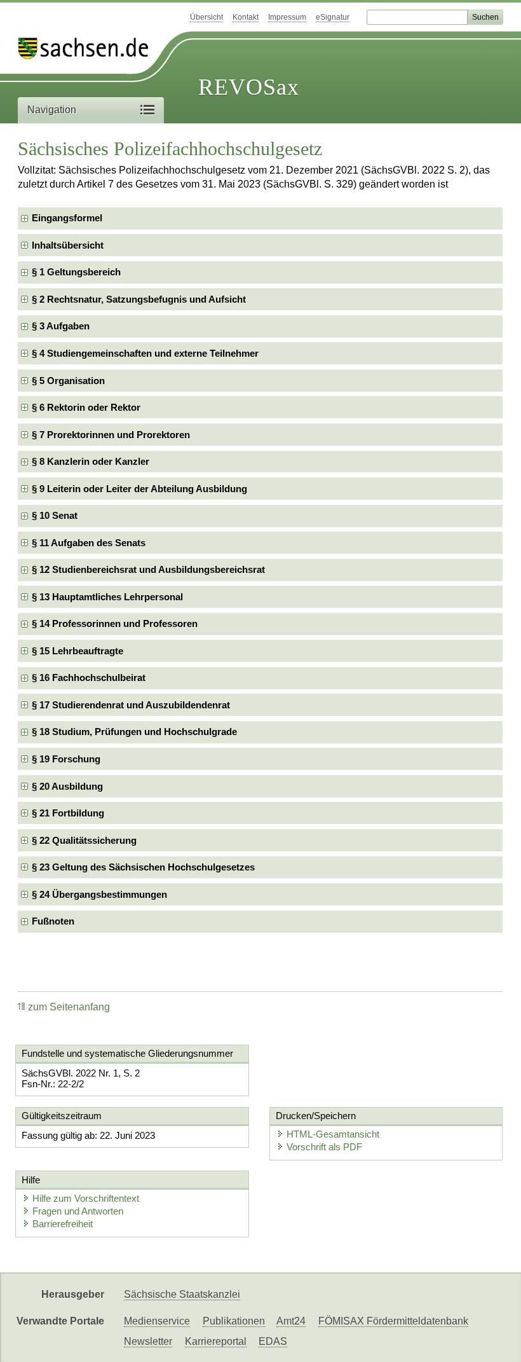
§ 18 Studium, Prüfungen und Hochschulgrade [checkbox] (134, 731)
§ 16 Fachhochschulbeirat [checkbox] (88, 677)
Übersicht (206, 17)
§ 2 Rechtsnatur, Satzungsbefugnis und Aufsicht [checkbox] (139, 299)
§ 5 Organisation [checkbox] (68, 380)
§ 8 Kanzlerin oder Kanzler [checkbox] (90, 461)
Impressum (287, 17)
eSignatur (332, 17)
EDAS (273, 1341)
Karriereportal (216, 1341)
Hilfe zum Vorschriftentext (85, 1198)
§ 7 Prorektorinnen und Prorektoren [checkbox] (111, 434)
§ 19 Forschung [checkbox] (66, 758)
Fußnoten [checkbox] (53, 921)
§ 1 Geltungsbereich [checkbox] (76, 271)
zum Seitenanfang (69, 1006)
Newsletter (148, 1341)
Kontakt (246, 17)
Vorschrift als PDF (324, 1146)
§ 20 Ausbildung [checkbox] (67, 786)
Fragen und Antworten (77, 1211)
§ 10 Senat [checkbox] (55, 515)
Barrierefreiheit (62, 1223)
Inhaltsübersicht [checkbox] (68, 245)
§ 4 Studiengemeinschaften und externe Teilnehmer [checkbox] (145, 353)
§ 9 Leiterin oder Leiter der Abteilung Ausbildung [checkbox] (139, 488)
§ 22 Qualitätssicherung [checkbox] (84, 840)
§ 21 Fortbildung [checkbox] (68, 813)
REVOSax (248, 87)
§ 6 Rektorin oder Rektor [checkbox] (86, 407)
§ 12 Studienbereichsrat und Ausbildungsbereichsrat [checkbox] (148, 569)
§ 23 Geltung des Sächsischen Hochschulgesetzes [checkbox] (143, 867)
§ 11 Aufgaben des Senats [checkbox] (88, 542)
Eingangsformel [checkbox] (67, 217)
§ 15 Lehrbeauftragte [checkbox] (77, 650)
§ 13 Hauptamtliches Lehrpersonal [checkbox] (107, 596)
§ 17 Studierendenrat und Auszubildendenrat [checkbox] (131, 704)
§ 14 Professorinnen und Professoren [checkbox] (115, 623)
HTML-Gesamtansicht (333, 1134)
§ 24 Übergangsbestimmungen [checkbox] (99, 894)
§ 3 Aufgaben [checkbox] (61, 325)
